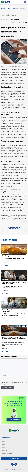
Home (3, 8)
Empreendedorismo (7, 453)
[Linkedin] (15, 464)
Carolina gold (6, 256)
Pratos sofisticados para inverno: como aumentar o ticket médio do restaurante (13, 339)
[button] (9, 228)
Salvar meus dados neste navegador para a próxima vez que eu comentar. (14, 383)
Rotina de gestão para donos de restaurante (12, 310)
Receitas (22, 8)
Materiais (15, 8)
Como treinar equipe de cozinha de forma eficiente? (14, 282)
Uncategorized (8, 14)
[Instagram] (12, 464)
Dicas (8, 8)
